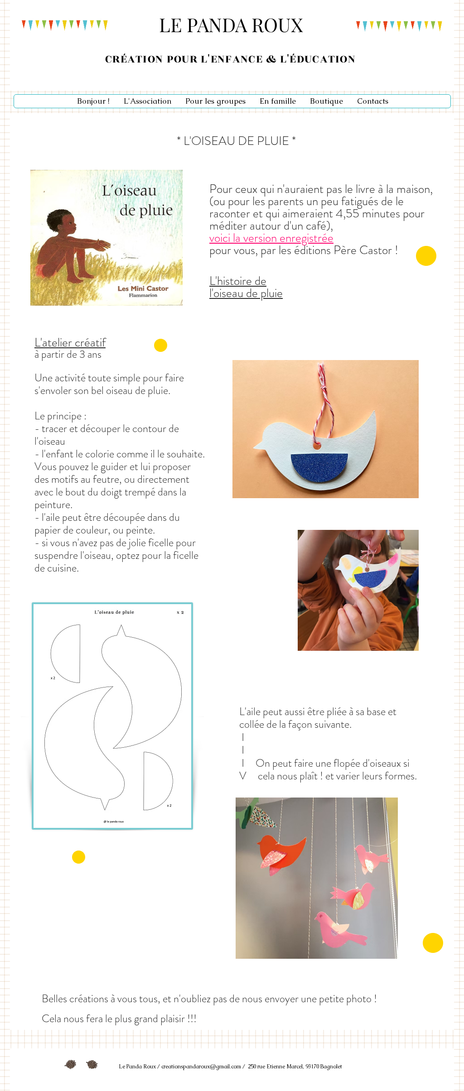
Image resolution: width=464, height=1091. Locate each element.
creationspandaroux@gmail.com (201, 1066)
